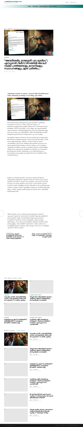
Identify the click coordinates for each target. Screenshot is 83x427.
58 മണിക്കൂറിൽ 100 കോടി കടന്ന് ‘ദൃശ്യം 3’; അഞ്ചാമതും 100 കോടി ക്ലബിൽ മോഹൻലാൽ (41, 395)
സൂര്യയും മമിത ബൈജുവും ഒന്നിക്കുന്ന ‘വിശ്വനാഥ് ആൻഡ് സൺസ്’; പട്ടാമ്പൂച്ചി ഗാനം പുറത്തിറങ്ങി (40, 322)
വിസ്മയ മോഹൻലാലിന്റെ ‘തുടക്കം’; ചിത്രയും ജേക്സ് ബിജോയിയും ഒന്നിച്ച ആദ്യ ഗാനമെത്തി (41, 298)
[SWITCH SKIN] (78, 2)
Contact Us (67, 2)
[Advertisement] (41, 18)
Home (29, 6)
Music (36, 294)
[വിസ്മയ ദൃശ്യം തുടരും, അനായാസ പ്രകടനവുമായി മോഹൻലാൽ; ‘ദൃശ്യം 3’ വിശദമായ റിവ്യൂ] (16, 415)
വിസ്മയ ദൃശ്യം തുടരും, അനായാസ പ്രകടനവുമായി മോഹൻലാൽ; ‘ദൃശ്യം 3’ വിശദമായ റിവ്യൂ (41, 411)
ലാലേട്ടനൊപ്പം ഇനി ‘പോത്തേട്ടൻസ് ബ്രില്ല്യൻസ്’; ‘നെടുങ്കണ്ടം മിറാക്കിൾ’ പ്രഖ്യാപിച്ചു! (15, 321)
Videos (39, 294)
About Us (57, 425)
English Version (73, 2)
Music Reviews (53, 6)
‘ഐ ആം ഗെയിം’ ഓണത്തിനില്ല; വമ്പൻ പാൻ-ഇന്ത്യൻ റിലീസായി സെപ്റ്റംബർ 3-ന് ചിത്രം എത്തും (15, 298)
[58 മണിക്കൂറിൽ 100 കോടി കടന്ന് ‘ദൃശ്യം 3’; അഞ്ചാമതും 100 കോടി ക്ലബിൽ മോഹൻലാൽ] (16, 400)
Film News (35, 6)
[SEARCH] (78, 6)
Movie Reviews (43, 6)
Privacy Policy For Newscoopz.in (72, 425)
